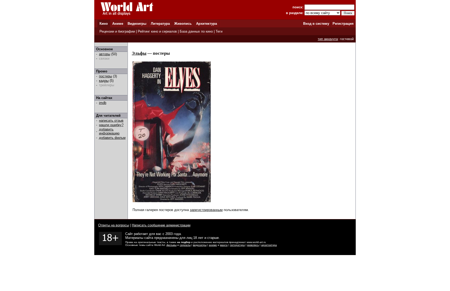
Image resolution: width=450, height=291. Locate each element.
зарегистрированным (206, 210)
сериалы (185, 245)
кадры (104, 81)
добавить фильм (112, 138)
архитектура (269, 245)
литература (237, 245)
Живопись (183, 24)
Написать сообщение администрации (161, 225)
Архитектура (206, 24)
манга (224, 245)
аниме (213, 245)
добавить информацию (109, 131)
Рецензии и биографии (117, 31)
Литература (160, 24)
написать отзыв (111, 120)
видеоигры (200, 245)
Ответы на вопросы (113, 225)
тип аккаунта (328, 39)
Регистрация (343, 24)
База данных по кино (196, 31)
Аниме (117, 24)
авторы (104, 54)
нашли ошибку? (111, 125)
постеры (105, 76)
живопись (253, 245)
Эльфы (139, 53)
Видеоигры (137, 24)
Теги (219, 31)
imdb (102, 103)
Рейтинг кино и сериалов (157, 31)
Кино (103, 24)
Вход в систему (316, 24)
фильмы (171, 245)
